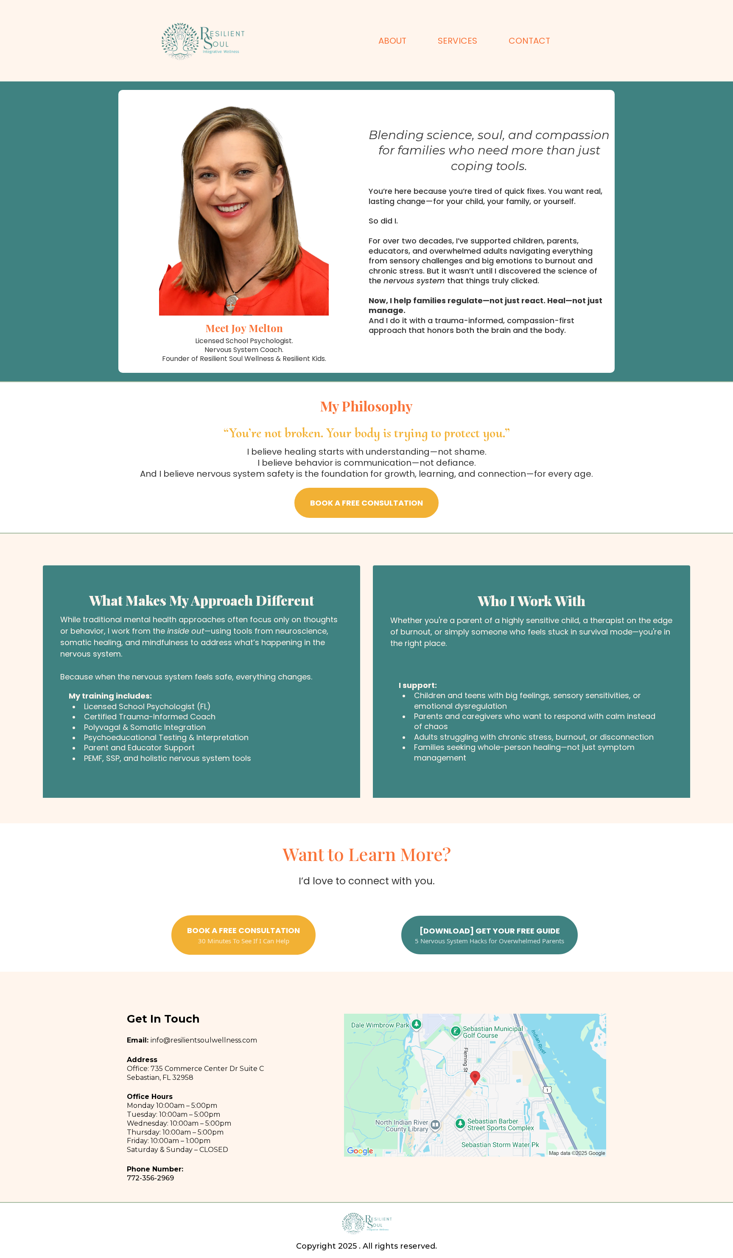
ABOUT (392, 41)
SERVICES (457, 41)
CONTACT (529, 41)
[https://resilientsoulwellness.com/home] (202, 40)
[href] (475, 1085)
